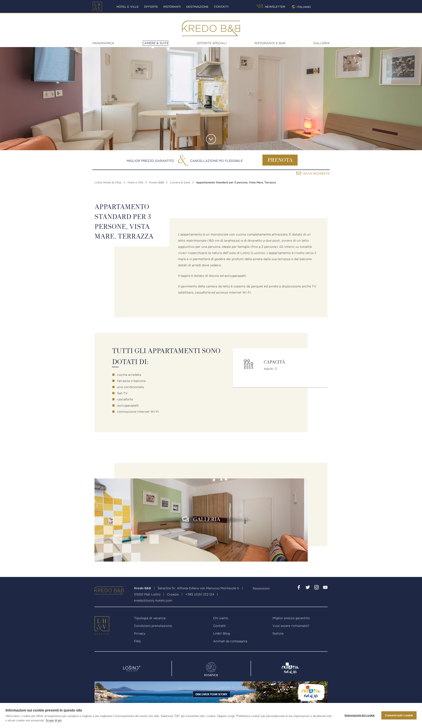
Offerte (151, 6)
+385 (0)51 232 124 (199, 594)
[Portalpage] (102, 626)
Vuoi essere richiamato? (291, 626)
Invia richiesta (316, 173)
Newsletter (274, 6)
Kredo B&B (156, 182)
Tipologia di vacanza (150, 618)
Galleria (321, 43)
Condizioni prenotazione (153, 626)
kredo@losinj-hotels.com (153, 600)
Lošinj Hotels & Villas (108, 182)
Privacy (139, 633)
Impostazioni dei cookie (360, 715)
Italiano (304, 7)
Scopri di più (54, 720)
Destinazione (197, 6)
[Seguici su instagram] (316, 588)
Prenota (280, 160)
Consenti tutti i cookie (399, 715)
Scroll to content (211, 139)
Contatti (221, 6)
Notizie (278, 633)
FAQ (137, 641)
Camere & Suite (155, 43)
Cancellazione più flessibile (216, 160)
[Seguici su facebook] (299, 588)
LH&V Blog (221, 633)
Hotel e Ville (127, 6)
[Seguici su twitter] (308, 588)
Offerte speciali (212, 43)
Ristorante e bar (270, 43)
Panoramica (103, 43)
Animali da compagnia (230, 641)
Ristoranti (172, 6)
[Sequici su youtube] (325, 588)
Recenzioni (261, 588)
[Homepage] (97, 6)
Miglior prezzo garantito (150, 160)
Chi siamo (220, 618)
